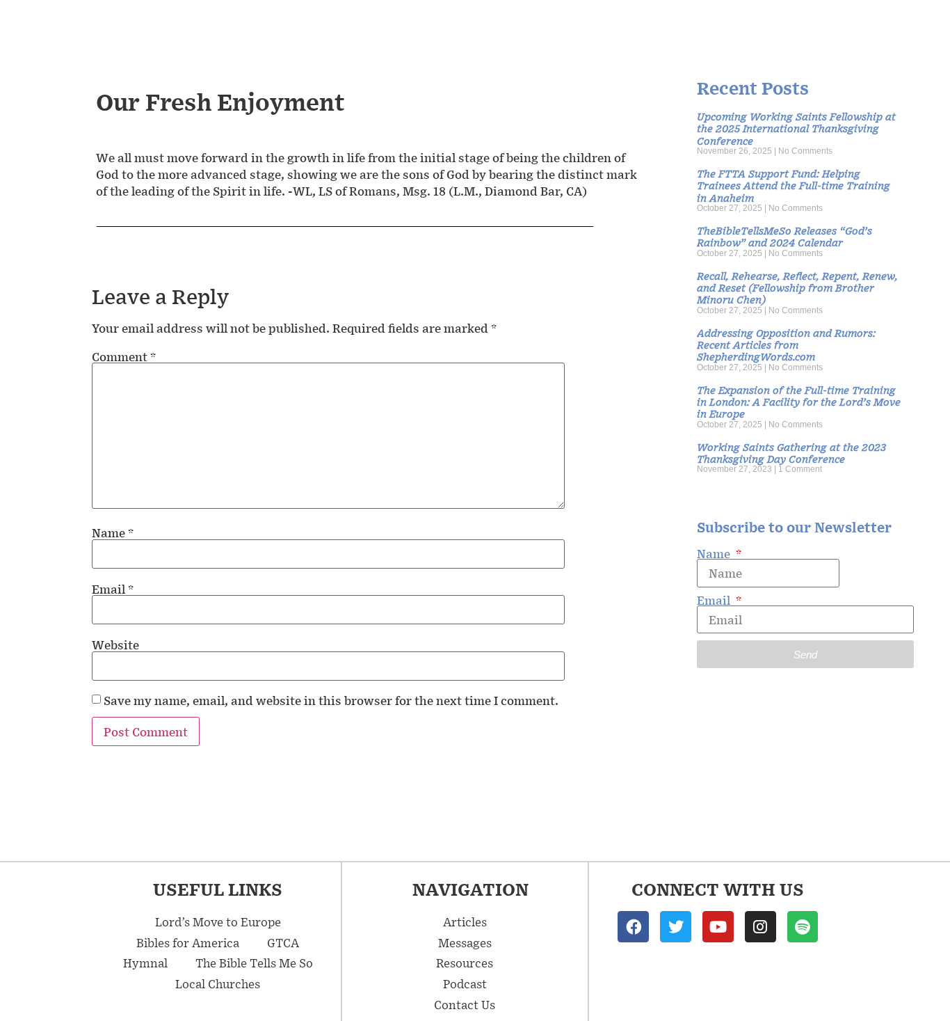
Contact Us (464, 1004)
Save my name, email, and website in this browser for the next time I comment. (331, 700)
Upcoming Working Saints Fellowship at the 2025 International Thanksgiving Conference (796, 128)
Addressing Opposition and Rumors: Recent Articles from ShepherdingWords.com (786, 344)
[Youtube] (718, 926)
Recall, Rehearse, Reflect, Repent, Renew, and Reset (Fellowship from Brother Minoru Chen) (797, 287)
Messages (465, 942)
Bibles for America (187, 942)
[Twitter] (675, 926)
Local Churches (217, 983)
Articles (465, 921)
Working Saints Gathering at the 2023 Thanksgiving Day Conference (791, 452)
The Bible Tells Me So (254, 962)
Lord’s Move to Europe (218, 921)
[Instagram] (760, 926)
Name (113, 532)
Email (113, 588)
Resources (464, 962)
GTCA (283, 942)
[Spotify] (803, 926)
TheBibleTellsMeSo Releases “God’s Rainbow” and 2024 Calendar (784, 236)
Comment (124, 356)
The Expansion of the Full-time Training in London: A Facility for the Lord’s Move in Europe (799, 401)
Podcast (465, 983)
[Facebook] (633, 926)
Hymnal (145, 962)
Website (115, 644)
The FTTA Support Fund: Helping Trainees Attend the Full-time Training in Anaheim (793, 185)
